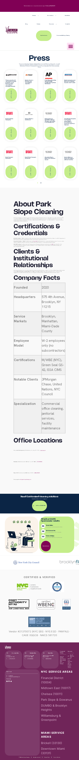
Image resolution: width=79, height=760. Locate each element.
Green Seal (35, 241)
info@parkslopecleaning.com (25, 479)
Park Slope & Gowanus (56, 699)
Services (34, 15)
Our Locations (50, 15)
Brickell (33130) (51, 743)
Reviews (38, 24)
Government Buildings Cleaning (63, 35)
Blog (26, 24)
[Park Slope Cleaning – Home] (8, 647)
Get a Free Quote (43, 35)
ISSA (52, 244)
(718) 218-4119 (52, 5)
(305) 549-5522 (37, 472)
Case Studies (67, 15)
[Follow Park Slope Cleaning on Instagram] (7, 681)
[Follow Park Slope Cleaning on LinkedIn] (9, 681)
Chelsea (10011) (52, 694)
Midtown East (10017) (56, 688)
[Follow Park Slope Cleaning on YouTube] (11, 681)
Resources (51, 24)
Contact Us (67, 24)
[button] (70, 46)
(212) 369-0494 (39, 461)
